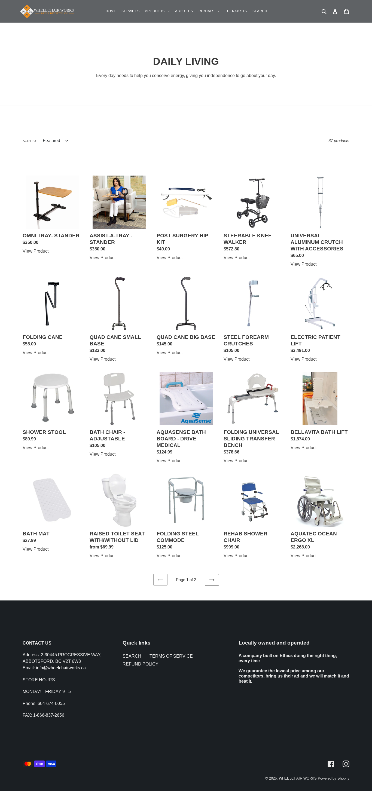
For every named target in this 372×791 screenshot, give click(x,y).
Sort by (30, 141)
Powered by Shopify (333, 778)
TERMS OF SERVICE (171, 656)
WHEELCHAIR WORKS (298, 778)
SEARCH (132, 656)
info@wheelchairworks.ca (61, 668)
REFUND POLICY (140, 664)
